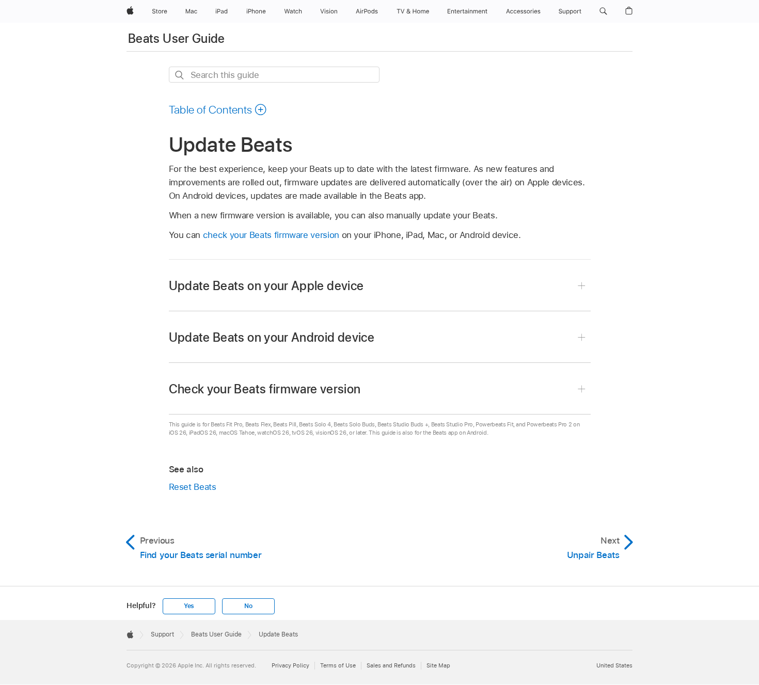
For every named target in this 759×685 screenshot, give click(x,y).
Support (162, 634)
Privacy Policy (290, 665)
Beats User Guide (176, 38)
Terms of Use (338, 665)
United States (614, 665)
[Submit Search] (180, 75)
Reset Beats (192, 487)
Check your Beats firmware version (265, 388)
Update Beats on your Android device (272, 337)
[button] (603, 11)
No (248, 606)
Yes (189, 606)
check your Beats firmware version (271, 235)
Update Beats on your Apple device (266, 285)
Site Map (438, 665)
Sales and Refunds (391, 665)
